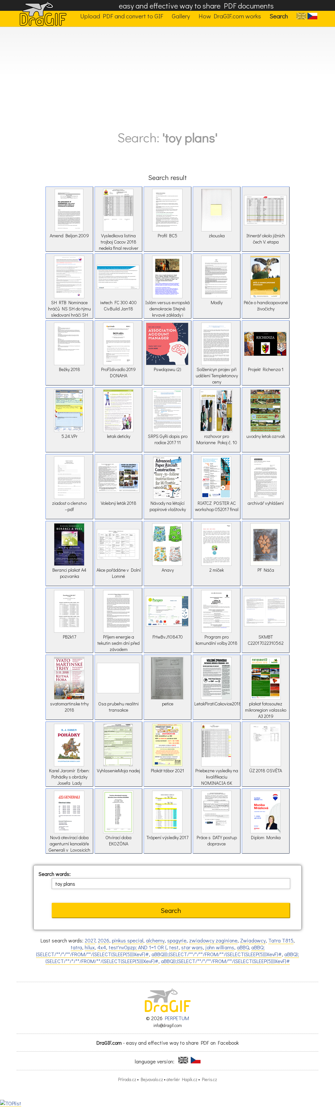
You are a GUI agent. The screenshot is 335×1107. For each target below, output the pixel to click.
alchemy (155, 940)
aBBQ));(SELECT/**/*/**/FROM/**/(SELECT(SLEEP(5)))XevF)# (225, 961)
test (174, 947)
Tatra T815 (280, 940)
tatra (76, 947)
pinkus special (127, 940)
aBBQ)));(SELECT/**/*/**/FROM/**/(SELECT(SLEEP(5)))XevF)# (216, 954)
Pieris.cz (209, 1079)
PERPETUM (177, 1018)
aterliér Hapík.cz (182, 1079)
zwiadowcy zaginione (213, 940)
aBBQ (243, 947)
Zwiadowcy (253, 940)
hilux (90, 947)
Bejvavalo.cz (152, 1079)
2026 (103, 940)
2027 (90, 940)
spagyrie (176, 940)
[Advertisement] (167, 76)
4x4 (101, 947)
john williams (219, 947)
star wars (192, 947)
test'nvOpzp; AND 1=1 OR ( (138, 947)
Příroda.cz (127, 1079)
